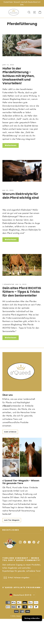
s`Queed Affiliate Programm (21, 587)
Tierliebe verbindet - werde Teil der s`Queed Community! (21, 559)
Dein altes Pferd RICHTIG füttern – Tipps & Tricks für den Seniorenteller (21, 292)
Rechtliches (10, 530)
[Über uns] (22, 371)
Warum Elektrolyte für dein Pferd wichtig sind (20, 196)
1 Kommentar (8, 284)
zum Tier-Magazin (11, 520)
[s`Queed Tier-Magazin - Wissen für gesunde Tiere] (22, 457)
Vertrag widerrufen (32, 618)
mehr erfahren (10, 432)
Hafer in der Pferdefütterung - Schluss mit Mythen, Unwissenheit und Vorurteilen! (18, 75)
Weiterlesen (10, 145)
